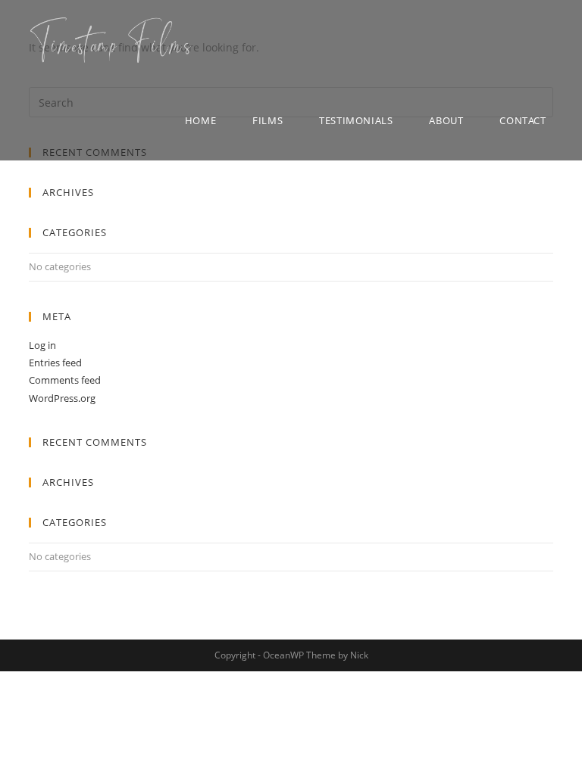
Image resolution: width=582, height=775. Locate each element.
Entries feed (55, 362)
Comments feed (65, 380)
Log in (42, 345)
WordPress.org (62, 398)
